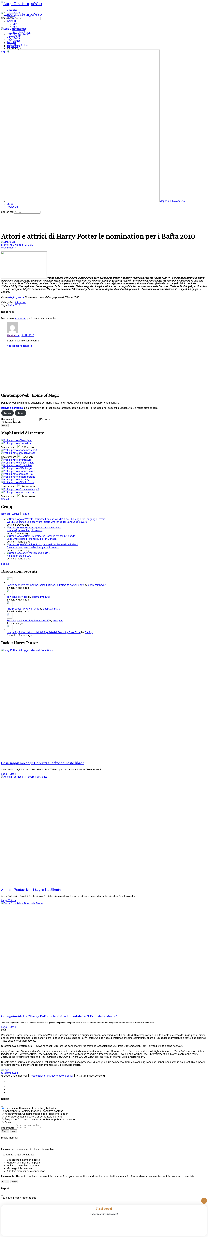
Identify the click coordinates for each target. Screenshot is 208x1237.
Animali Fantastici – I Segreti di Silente (31, 890)
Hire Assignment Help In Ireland (24, 530)
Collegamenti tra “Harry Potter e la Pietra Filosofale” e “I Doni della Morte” (59, 1016)
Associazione (37, 1075)
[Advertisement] (86, 369)
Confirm (14, 1182)
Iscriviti (7, 413)
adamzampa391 (97, 585)
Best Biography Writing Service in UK (28, 620)
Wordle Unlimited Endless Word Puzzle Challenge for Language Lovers (47, 522)
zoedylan (58, 620)
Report (13, 1131)
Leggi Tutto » (8, 774)
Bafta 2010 (14, 305)
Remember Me (13, 422)
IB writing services (17, 596)
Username (7, 419)
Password (45, 419)
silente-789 (8, 244)
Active (16, 513)
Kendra (11, 335)
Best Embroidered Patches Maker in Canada (32, 538)
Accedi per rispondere (19, 345)
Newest (5, 513)
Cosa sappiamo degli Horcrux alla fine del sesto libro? (42, 763)
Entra (20, 413)
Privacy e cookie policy (60, 1075)
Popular (26, 513)
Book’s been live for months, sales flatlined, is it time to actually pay (45, 585)
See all (5, 499)
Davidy (89, 632)
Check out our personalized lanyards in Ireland (33, 547)
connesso (20, 318)
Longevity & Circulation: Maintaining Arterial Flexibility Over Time (44, 632)
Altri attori (20, 302)
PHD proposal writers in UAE (23, 608)
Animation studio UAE (19, 555)
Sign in (5, 51)
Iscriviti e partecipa (12, 408)
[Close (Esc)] (2, 1106)
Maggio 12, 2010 (24, 244)
